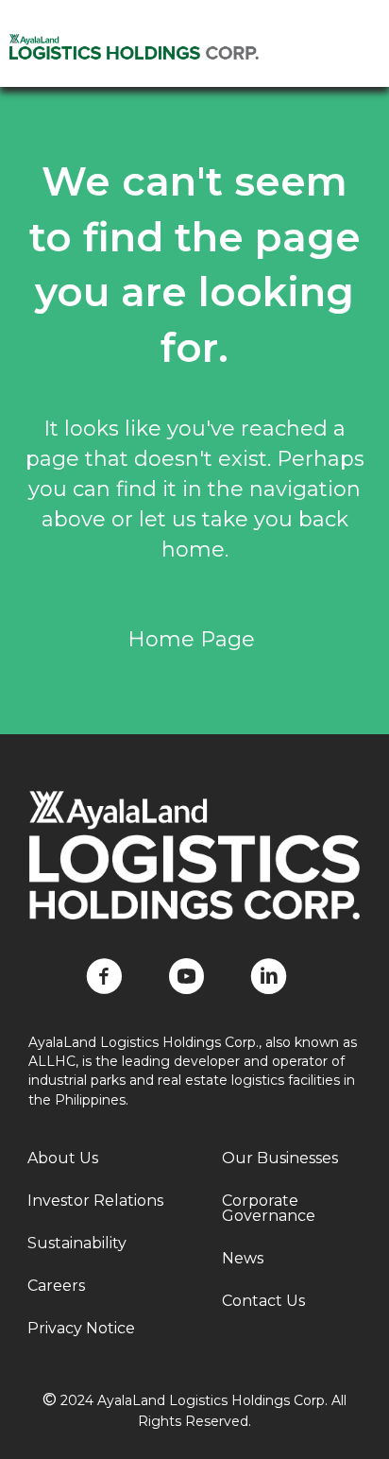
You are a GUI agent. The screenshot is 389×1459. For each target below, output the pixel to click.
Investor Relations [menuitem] (95, 1201)
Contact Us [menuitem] (263, 1301)
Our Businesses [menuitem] (280, 1158)
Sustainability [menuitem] (77, 1243)
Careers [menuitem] (56, 1286)
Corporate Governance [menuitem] (268, 1208)
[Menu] (352, 63)
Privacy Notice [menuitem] (81, 1328)
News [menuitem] (242, 1258)
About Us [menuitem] (62, 1158)
